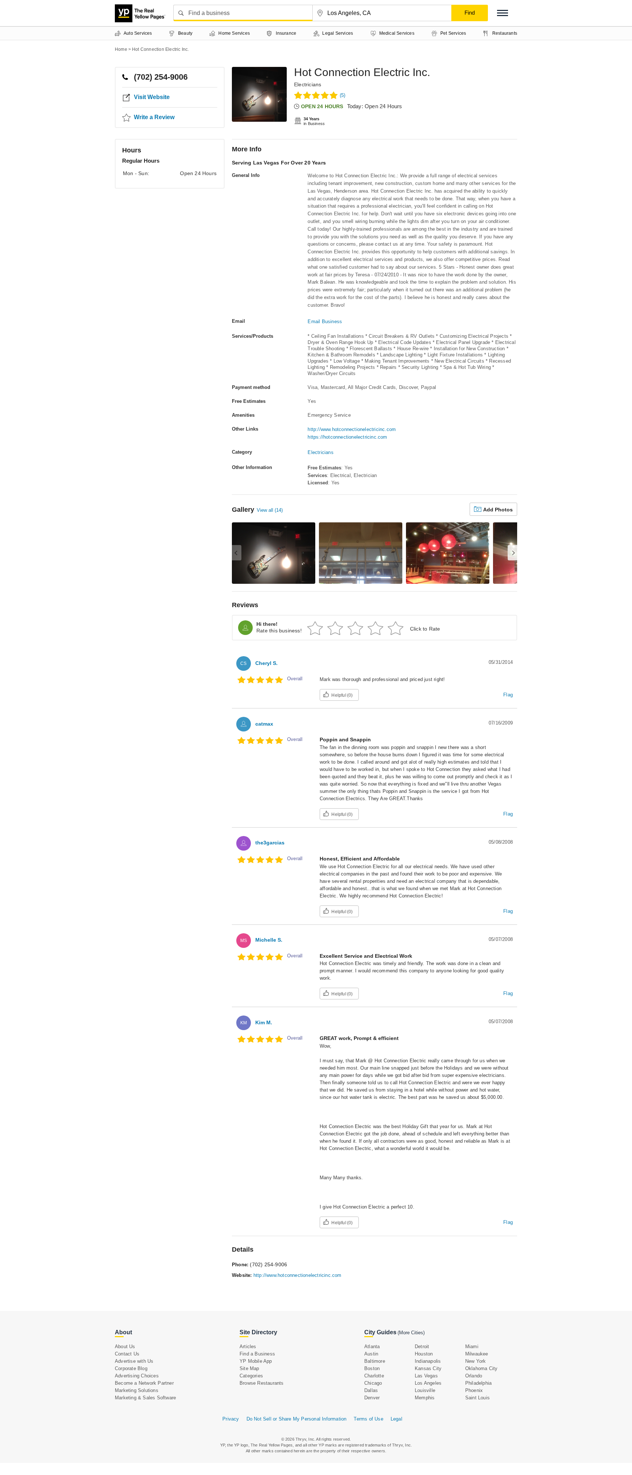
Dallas (371, 1390)
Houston (424, 1354)
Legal (396, 1419)
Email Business (325, 321)
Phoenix (474, 1390)
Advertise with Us (134, 1361)
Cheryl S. (266, 663)
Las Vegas (426, 1375)
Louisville (425, 1390)
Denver (372, 1397)
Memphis (424, 1397)
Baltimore (374, 1361)
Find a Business (257, 1354)
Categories (251, 1375)
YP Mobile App (256, 1361)
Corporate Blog (131, 1368)
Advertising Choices (137, 1375)
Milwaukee (476, 1354)
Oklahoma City (481, 1368)
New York (475, 1361)
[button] (502, 13)
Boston (372, 1368)
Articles (248, 1346)
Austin (371, 1354)
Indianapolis (428, 1361)
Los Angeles (428, 1383)
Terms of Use (368, 1419)
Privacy (230, 1419)
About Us (125, 1346)
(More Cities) (411, 1332)
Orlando (473, 1375)
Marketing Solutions (136, 1390)
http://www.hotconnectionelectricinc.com (352, 429)
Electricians (307, 84)
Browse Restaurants (262, 1383)
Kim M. (263, 1022)
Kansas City (428, 1368)
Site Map (249, 1368)
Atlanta (372, 1346)
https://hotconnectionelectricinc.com (347, 437)
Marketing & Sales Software (145, 1397)
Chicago (373, 1383)
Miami (471, 1346)
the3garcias (270, 843)
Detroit (422, 1346)
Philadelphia (478, 1383)
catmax (264, 724)
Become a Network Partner (144, 1383)
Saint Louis (477, 1397)
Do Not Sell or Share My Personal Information (297, 1419)
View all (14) (270, 510)
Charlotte (374, 1375)
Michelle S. (268, 940)
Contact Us (127, 1354)
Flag (508, 694)
